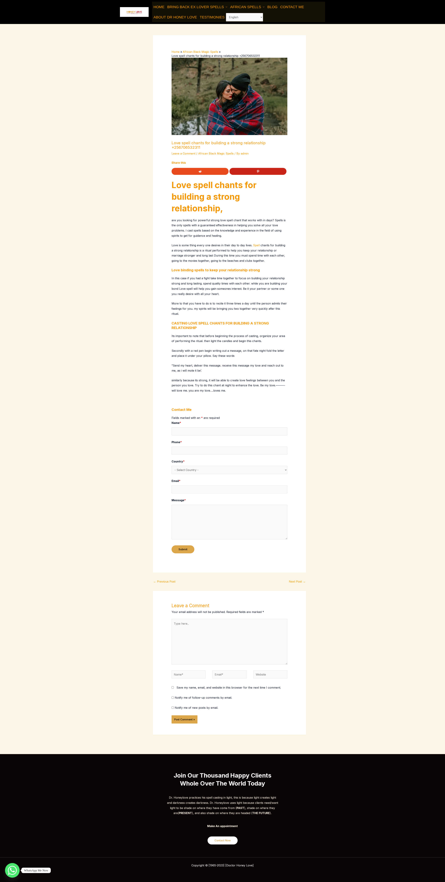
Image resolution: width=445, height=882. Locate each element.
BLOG (272, 7)
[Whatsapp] (12, 870)
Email (176, 481)
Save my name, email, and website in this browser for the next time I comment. (228, 687)
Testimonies (212, 17)
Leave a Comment (183, 153)
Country (178, 461)
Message (179, 500)
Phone (177, 442)
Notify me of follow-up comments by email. (203, 697)
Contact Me (292, 7)
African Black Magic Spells (216, 153)
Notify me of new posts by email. (196, 707)
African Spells (245, 7)
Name (176, 423)
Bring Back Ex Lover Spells (195, 7)
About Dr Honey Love (175, 17)
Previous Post (164, 581)
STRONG (261, 323)
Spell (256, 245)
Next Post (297, 581)
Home (158, 7)
